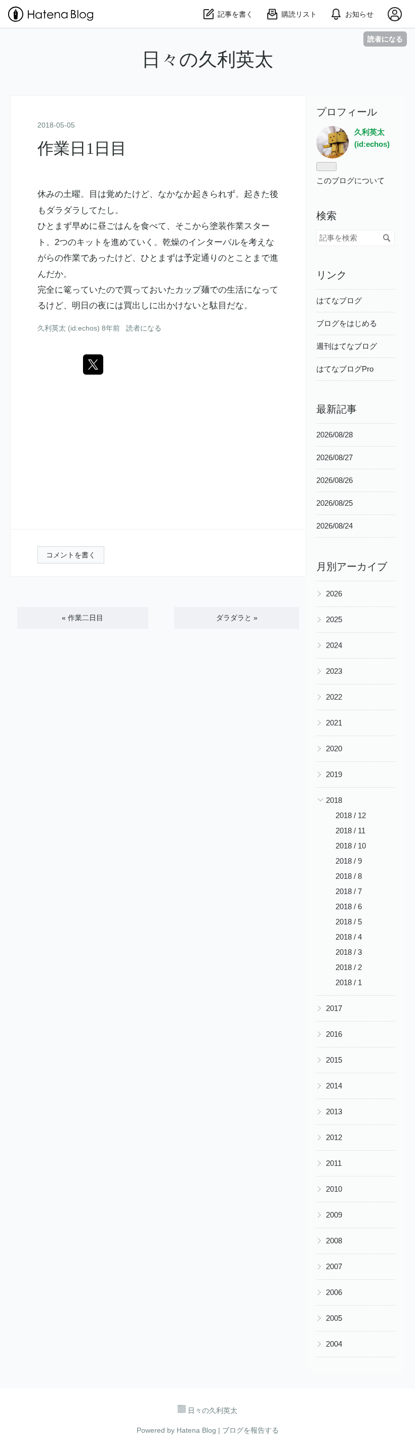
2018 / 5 (349, 921)
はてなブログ (339, 300)
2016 (334, 1034)
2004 (334, 1344)
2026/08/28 (334, 434)
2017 (334, 1008)
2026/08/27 (334, 457)
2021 (334, 722)
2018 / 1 (349, 982)
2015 (334, 1060)
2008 (334, 1240)
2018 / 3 (349, 952)
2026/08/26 (334, 480)
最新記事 (336, 409)
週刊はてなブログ (346, 346)
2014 (334, 1085)
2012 (334, 1137)
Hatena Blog (196, 1430)
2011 (334, 1163)
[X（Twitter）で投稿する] (93, 364)
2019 (334, 774)
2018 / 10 (351, 845)
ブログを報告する (250, 1430)
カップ (188, 290)
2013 (334, 1111)
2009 (334, 1214)
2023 (334, 671)
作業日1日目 (82, 148)
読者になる (385, 38)
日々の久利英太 (207, 59)
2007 (334, 1266)
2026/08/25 (334, 503)
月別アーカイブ (351, 566)
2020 (334, 748)
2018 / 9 (349, 861)
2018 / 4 (349, 937)
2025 (334, 619)
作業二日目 (82, 618)
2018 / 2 (349, 967)
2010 (334, 1189)
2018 (334, 800)
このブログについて (350, 180)
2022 (334, 697)
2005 (334, 1318)
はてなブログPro (345, 369)
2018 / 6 (349, 906)
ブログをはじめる (346, 323)
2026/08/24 (334, 525)
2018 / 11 (350, 830)
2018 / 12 (351, 815)
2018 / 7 (349, 891)
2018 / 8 (349, 876)
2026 (334, 593)
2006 (334, 1292)
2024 (334, 645)
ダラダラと (237, 618)
